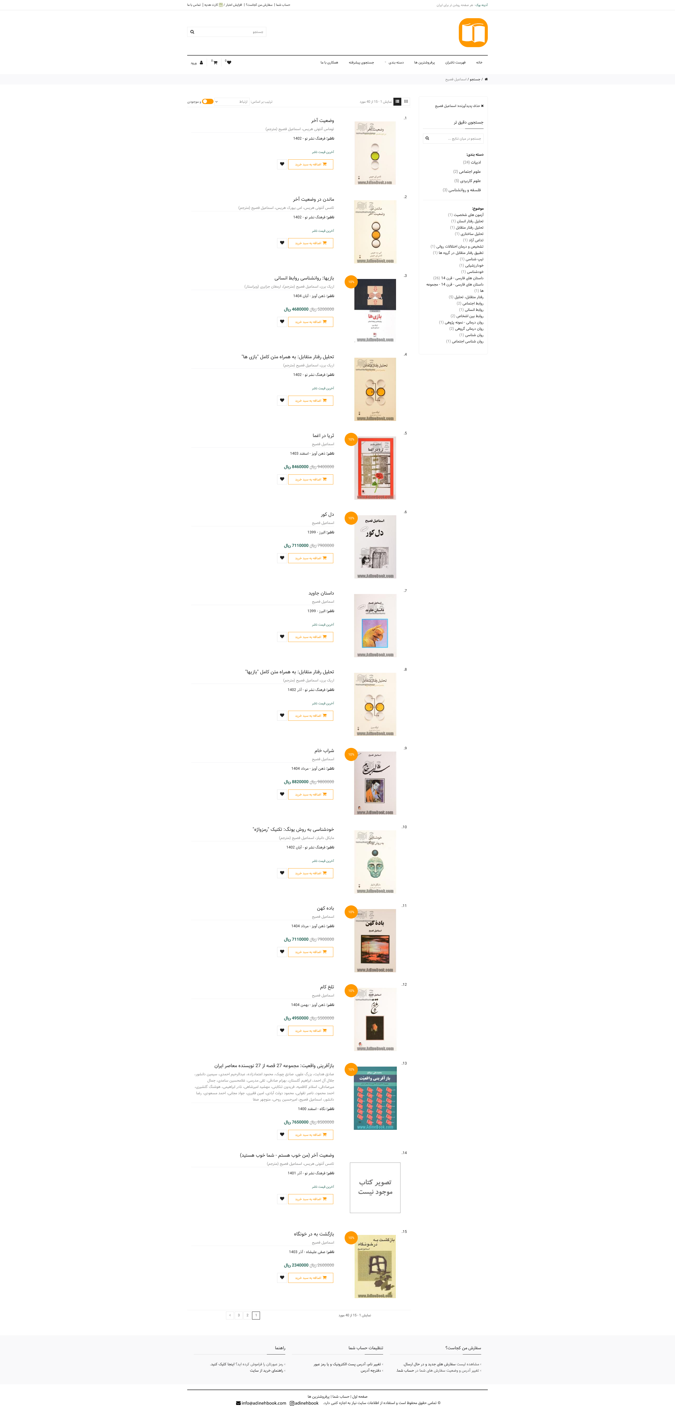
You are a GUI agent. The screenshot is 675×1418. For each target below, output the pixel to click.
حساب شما (283, 4)
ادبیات (472, 162)
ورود (194, 63)
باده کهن (325, 908)
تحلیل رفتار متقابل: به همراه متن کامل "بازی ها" (288, 357)
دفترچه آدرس (371, 1370)
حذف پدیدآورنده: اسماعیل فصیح (458, 106)
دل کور (327, 514)
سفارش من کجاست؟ (259, 4)
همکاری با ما (329, 62)
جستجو (475, 79)
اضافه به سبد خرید (308, 164)
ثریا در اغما (323, 435)
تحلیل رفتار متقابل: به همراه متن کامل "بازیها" (289, 672)
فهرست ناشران (455, 62)
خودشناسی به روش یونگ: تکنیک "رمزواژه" (293, 829)
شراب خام (324, 751)
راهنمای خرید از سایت (266, 1370)
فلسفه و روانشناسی (462, 190)
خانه (479, 62)
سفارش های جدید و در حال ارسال (430, 1364)
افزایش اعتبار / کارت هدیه (223, 5)
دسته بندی (396, 62)
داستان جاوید (321, 593)
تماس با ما (194, 4)
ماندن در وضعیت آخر (313, 199)
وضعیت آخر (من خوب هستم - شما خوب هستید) (287, 1155)
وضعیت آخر (322, 120)
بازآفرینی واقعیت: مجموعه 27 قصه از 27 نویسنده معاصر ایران (274, 1066)
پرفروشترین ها (424, 62)
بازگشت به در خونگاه (314, 1234)
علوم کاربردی (467, 181)
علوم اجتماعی (467, 171)
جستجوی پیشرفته (361, 62)
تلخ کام (327, 987)
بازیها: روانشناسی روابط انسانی (304, 278)
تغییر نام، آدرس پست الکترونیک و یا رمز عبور (347, 1364)
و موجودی (194, 102)
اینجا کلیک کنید (222, 1364)
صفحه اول (360, 1397)
